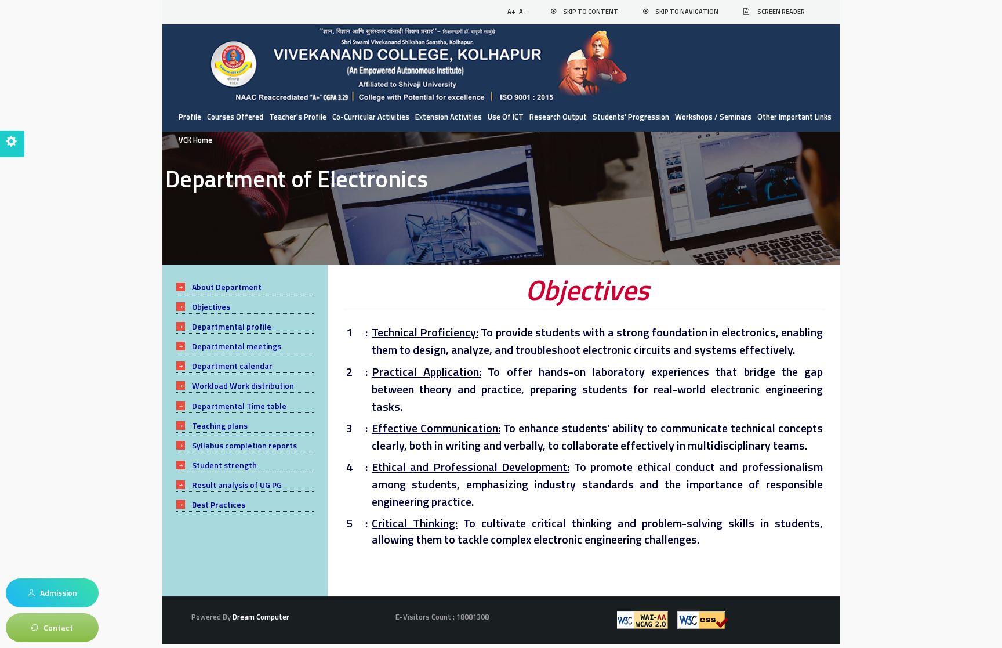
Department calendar (232, 366)
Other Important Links (794, 116)
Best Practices (218, 504)
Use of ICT (506, 116)
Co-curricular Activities (370, 116)
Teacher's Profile (297, 116)
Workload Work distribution (243, 385)
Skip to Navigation (686, 11)
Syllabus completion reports (244, 445)
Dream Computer (260, 616)
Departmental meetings (236, 346)
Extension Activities (448, 116)
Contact (55, 627)
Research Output (558, 116)
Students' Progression (631, 116)
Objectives (211, 307)
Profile (190, 116)
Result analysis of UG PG (237, 485)
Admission (56, 593)
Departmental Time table (239, 406)
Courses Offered (235, 116)
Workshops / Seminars (713, 116)
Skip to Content (590, 11)
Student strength (224, 465)
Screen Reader (781, 11)
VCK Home (195, 140)
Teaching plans (220, 425)
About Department (227, 287)
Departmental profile (231, 326)
